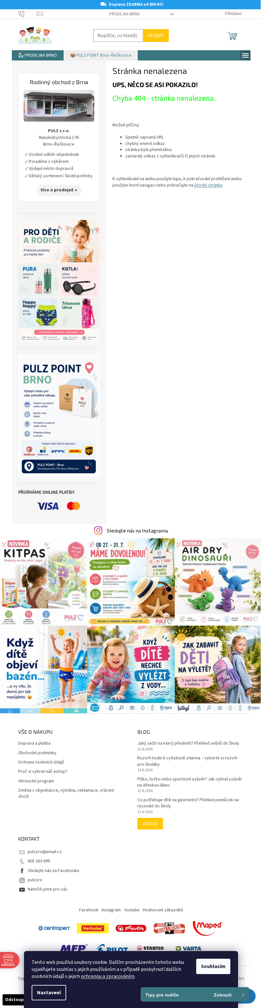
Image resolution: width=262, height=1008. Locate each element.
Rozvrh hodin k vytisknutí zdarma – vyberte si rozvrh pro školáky (187, 761)
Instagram (111, 910)
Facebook (88, 910)
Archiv (150, 823)
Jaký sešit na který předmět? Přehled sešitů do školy (188, 743)
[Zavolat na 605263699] (27, 14)
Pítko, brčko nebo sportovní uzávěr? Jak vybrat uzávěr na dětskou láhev (189, 782)
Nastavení (49, 992)
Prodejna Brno (124, 14)
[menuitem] (37, 55)
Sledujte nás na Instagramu (137, 531)
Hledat (156, 35)
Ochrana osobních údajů (41, 762)
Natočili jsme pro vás (47, 889)
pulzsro (35, 880)
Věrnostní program (36, 781)
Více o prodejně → (59, 190)
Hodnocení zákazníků (163, 910)
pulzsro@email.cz (45, 852)
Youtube (132, 910)
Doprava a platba (34, 743)
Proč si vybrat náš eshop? (42, 772)
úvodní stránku (208, 185)
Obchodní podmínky (37, 753)
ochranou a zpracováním (108, 976)
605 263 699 (39, 861)
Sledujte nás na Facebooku (53, 871)
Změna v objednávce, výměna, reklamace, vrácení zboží (66, 794)
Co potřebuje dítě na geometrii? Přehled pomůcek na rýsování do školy (188, 803)
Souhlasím (213, 966)
